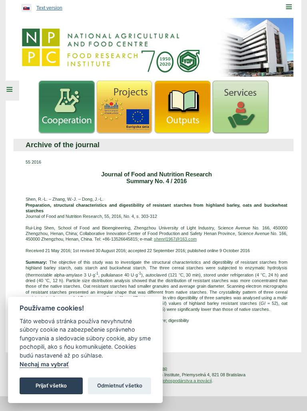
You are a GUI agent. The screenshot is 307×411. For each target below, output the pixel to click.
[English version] (24, 6)
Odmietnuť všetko (119, 385)
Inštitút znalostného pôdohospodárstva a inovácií (164, 380)
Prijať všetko (51, 385)
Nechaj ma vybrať (44, 364)
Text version (49, 8)
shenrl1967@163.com (175, 239)
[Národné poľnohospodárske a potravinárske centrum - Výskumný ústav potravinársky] (153, 47)
